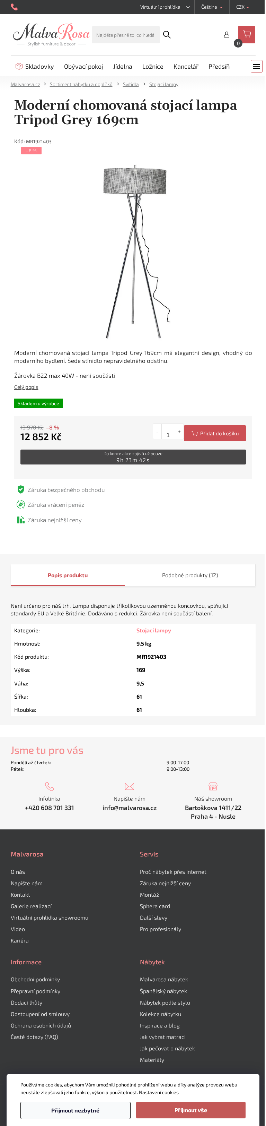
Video (18, 928)
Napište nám (27, 883)
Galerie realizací (31, 906)
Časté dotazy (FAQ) (34, 1036)
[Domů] (28, 84)
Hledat (167, 34)
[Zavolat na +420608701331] (15, 7)
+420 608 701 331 (49, 807)
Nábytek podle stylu (165, 1002)
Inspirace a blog (160, 1025)
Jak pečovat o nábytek (167, 1048)
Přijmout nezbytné (75, 1110)
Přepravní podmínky (35, 991)
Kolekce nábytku (160, 1013)
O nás (18, 871)
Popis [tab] (55, 575)
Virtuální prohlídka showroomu (49, 917)
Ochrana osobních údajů (41, 1025)
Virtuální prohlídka (160, 7)
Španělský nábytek (163, 991)
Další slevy (153, 917)
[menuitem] (35, 66)
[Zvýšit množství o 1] (179, 431)
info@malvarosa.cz (130, 807)
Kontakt (20, 894)
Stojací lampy (153, 630)
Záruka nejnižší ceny (165, 883)
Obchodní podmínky (35, 979)
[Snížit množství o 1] (157, 431)
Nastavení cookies (159, 1092)
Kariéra (20, 940)
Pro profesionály (160, 928)
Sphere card (155, 906)
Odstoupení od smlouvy (40, 1013)
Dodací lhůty (26, 1002)
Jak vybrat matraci (163, 1036)
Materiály (152, 1059)
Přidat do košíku (215, 433)
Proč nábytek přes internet (173, 871)
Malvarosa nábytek (164, 979)
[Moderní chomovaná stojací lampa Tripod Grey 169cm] (133, 251)
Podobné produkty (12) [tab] (190, 575)
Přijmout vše (191, 1110)
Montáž (149, 894)
